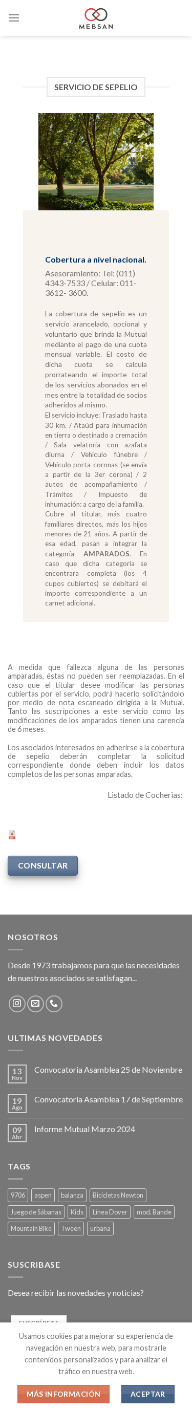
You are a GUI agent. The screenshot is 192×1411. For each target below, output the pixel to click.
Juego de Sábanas (36, 1212)
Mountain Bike (31, 1228)
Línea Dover (110, 1212)
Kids (77, 1212)
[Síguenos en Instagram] (17, 1003)
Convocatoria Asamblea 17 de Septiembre (108, 1099)
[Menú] (14, 17)
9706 (18, 1195)
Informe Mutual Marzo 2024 (84, 1129)
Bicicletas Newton (118, 1195)
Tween (71, 1228)
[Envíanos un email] (35, 1003)
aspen (43, 1195)
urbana (100, 1228)
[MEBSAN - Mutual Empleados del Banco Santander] (96, 18)
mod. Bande (154, 1212)
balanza (72, 1195)
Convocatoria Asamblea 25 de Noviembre (108, 1069)
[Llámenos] (54, 1003)
